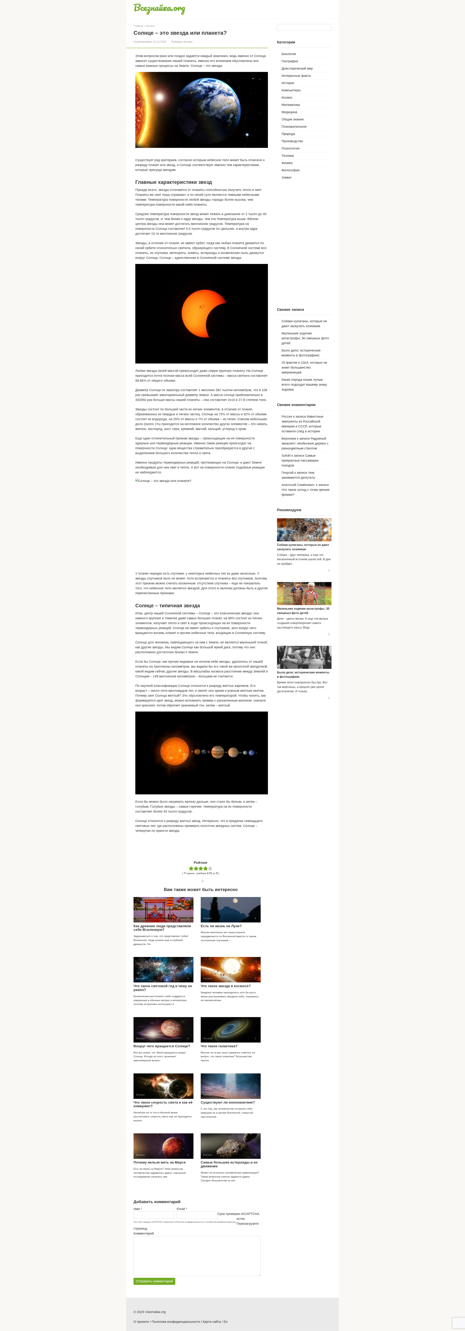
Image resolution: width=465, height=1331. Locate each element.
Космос (188, 41)
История (288, 83)
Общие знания (293, 119)
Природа (288, 134)
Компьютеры (291, 90)
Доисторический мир (297, 68)
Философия (291, 170)
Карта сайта (212, 1322)
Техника (288, 155)
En (226, 1322)
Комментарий (144, 1233)
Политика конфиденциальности (190, 1222)
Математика (291, 105)
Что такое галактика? (219, 1046)
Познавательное (294, 126)
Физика (287, 163)
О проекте (141, 1322)
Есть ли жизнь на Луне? (221, 926)
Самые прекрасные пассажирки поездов (300, 460)
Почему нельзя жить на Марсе (160, 1162)
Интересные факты (296, 76)
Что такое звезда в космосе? (226, 986)
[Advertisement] (201, 846)
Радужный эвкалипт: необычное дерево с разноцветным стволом (305, 443)
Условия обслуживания (216, 1222)
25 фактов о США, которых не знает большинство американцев (304, 367)
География (290, 61)
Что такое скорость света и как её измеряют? (163, 1104)
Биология (289, 54)
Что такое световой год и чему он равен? (163, 988)
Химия (286, 177)
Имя (138, 1209)
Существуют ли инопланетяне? (228, 1102)
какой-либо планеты (191, 204)
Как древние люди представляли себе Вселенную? (162, 928)
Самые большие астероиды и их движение (229, 1164)
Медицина (289, 112)
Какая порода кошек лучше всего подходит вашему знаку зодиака (304, 384)
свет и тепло (179, 467)
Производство (292, 141)
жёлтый (173, 695)
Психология (291, 148)
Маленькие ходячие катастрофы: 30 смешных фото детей (305, 338)
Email (182, 1209)
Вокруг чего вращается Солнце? (162, 1046)
